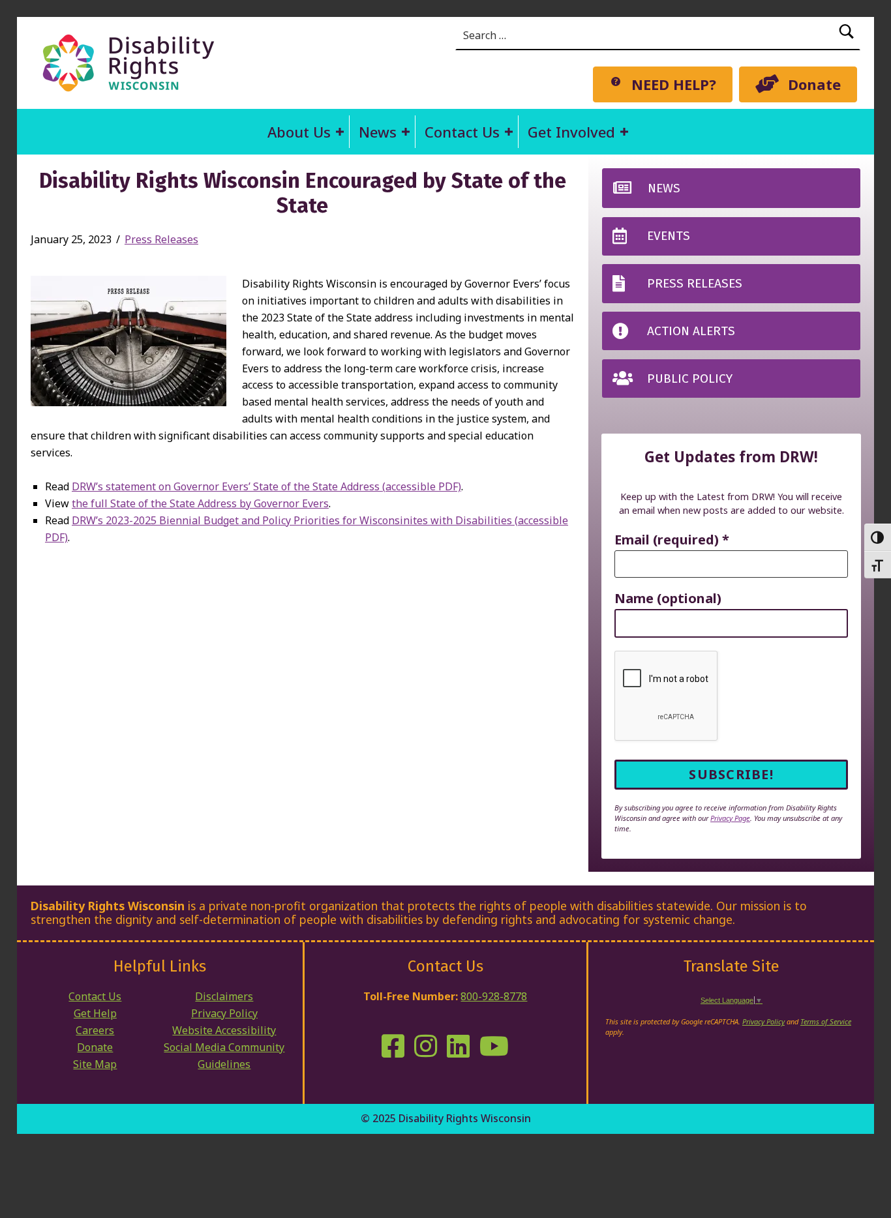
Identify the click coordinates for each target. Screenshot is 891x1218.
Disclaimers (224, 996)
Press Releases (161, 239)
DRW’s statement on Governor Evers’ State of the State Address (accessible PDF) (266, 486)
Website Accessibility (224, 1030)
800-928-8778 (494, 996)
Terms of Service (825, 1021)
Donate (95, 1047)
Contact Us (462, 131)
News (378, 131)
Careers (95, 1030)
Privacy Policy (224, 1013)
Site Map (95, 1064)
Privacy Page (730, 818)
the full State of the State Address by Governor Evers (200, 503)
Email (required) (671, 540)
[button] (340, 131)
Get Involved (571, 131)
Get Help (95, 1013)
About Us (299, 131)
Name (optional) (667, 599)
